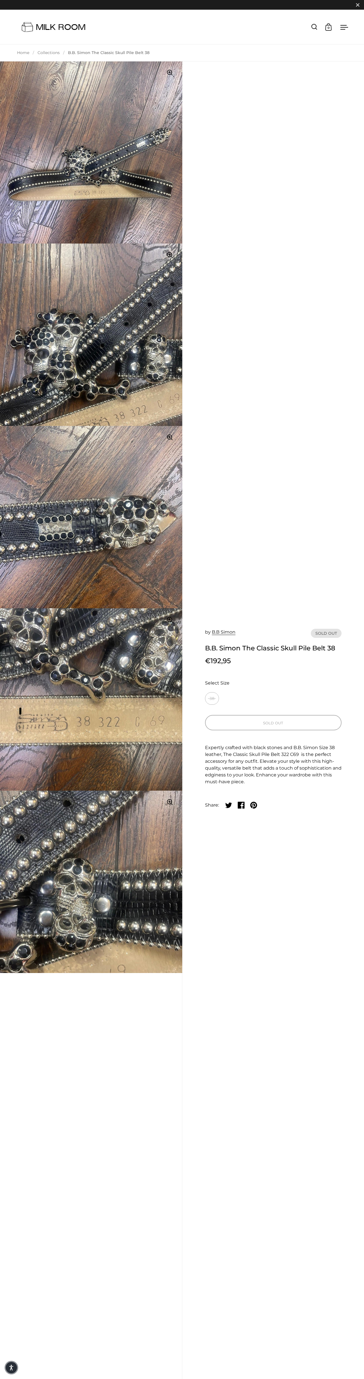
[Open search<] (314, 27)
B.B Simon (223, 632)
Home (23, 52)
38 (212, 698)
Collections (49, 52)
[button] (11, 1367)
